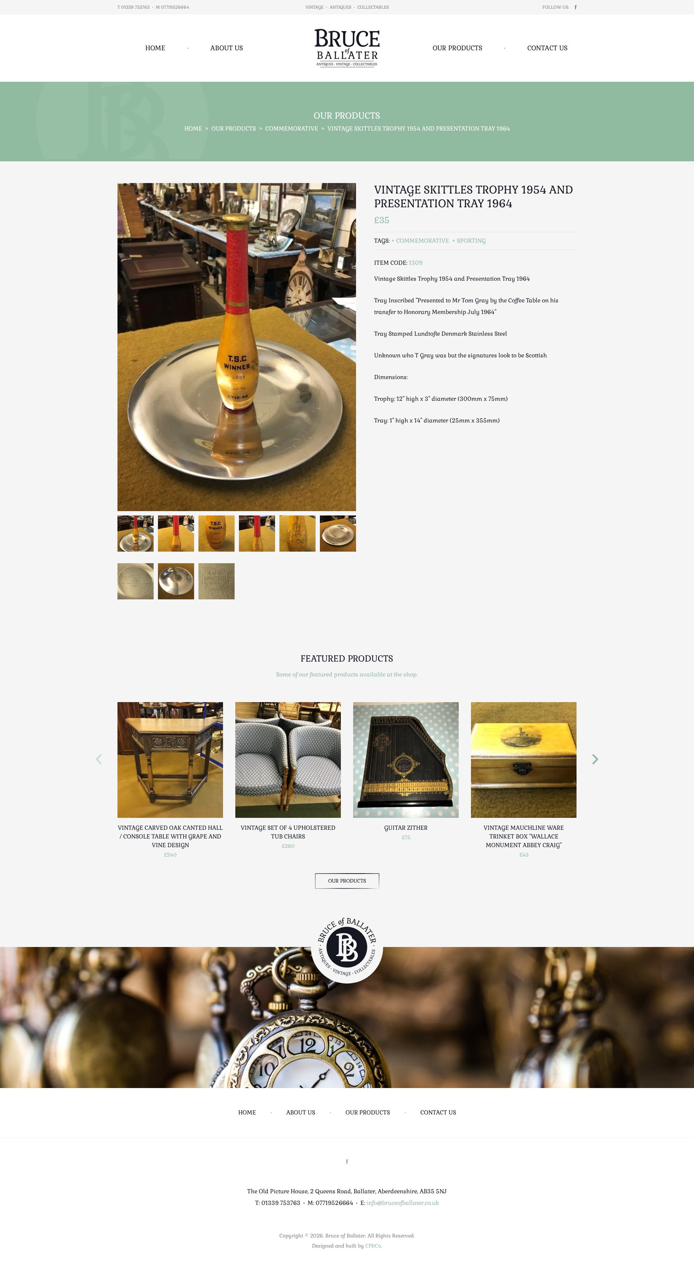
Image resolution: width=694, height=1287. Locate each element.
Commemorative (291, 128)
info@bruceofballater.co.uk (403, 1203)
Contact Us (547, 48)
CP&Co (373, 1246)
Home (155, 48)
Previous (99, 759)
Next (595, 759)
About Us (226, 48)
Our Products (457, 48)
